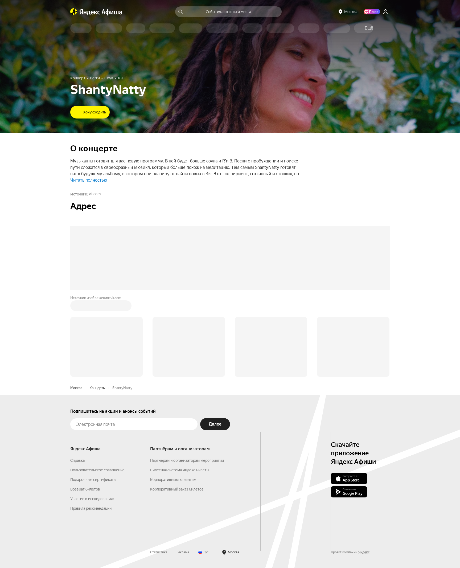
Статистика (158, 471)
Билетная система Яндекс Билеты (179, 389)
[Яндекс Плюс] (372, 11)
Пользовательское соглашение (97, 389)
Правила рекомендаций (91, 428)
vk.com (95, 194)
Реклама (182, 471)
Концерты (97, 307)
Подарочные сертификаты (93, 399)
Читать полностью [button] (88, 180)
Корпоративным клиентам (173, 399)
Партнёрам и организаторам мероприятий (187, 380)
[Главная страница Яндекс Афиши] (73, 11)
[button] (368, 28)
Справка (77, 380)
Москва (76, 307)
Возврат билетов (85, 408)
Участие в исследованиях (92, 418)
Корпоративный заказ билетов (177, 408)
